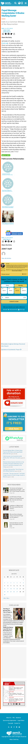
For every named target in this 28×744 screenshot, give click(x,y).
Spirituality (7, 31)
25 (11, 591)
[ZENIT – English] (8, 3)
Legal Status (20, 720)
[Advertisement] (14, 332)
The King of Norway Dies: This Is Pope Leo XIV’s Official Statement (8, 612)
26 (14, 591)
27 (17, 591)
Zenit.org (5, 43)
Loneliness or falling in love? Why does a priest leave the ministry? (16, 507)
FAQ (13, 717)
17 (7, 588)
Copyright (10, 723)
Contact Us (17, 723)
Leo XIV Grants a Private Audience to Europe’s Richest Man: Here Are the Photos (16, 498)
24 (7, 591)
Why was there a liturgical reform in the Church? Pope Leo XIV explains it (16, 516)
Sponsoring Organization (9, 720)
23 (4, 591)
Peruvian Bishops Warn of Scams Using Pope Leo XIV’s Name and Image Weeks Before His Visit (12, 452)
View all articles (6, 258)
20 (17, 588)
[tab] (8, 683)
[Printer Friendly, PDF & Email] (6, 155)
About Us (8, 717)
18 (11, 588)
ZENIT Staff (6, 30)
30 (4, 594)
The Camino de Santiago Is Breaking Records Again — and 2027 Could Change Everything (16, 490)
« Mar (4, 598)
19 (14, 588)
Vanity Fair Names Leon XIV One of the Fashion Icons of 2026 (16, 524)
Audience (18, 717)
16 (4, 588)
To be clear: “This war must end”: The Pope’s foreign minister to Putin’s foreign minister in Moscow (14, 475)
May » (8, 598)
